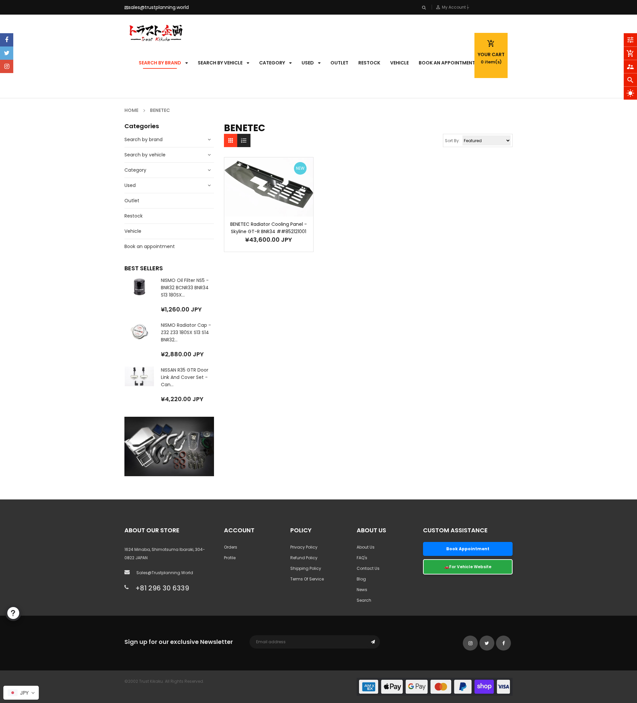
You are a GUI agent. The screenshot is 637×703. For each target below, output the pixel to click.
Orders (230, 547)
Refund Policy (304, 558)
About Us (366, 547)
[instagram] (6, 66)
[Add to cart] (258, 208)
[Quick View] (278, 208)
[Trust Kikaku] (435, 686)
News (362, 589)
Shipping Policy (305, 568)
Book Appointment (467, 549)
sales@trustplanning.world (158, 7)
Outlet (131, 200)
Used (130, 185)
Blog (361, 579)
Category (135, 170)
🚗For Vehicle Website (467, 567)
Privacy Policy (304, 547)
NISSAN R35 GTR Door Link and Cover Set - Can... (184, 377)
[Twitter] (6, 53)
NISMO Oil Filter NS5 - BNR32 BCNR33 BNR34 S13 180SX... (185, 287)
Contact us (368, 568)
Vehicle (132, 231)
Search (364, 600)
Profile (230, 558)
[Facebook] (6, 39)
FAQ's (362, 558)
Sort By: (452, 140)
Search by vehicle (145, 154)
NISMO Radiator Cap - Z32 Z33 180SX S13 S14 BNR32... (186, 332)
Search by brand (143, 139)
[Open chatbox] (13, 613)
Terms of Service (307, 579)
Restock (133, 216)
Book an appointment (149, 246)
